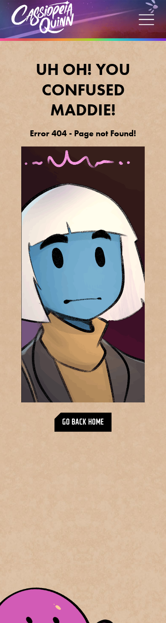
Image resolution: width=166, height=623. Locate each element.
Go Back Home (83, 422)
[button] (146, 19)
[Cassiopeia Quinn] (42, 17)
